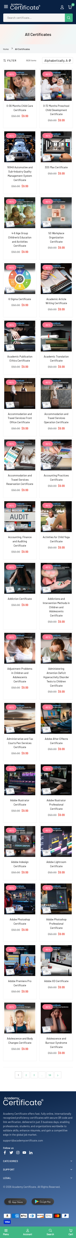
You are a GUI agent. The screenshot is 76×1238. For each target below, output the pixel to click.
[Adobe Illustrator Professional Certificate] (56, 779)
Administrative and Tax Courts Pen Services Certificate (20, 743)
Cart (71, 1234)
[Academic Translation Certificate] (56, 336)
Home (6, 49)
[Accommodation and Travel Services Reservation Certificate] (19, 455)
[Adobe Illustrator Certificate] (19, 779)
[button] (6, 6)
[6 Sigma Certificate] (19, 278)
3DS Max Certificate (56, 167)
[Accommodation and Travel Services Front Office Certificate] (19, 393)
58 (50, 1075)
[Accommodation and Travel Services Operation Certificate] (56, 393)
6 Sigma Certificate (20, 299)
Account (27, 1234)
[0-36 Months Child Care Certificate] (19, 85)
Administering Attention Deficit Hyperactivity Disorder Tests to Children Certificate (56, 677)
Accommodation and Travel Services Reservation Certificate (19, 479)
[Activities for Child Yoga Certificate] (56, 516)
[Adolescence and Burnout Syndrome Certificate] (56, 1018)
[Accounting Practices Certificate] (56, 455)
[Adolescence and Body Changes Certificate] (19, 1018)
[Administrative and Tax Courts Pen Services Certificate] (19, 718)
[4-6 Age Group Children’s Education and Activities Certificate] (19, 212)
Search (50, 1234)
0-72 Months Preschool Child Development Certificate (56, 110)
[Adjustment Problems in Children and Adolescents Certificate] (19, 648)
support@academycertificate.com (23, 1140)
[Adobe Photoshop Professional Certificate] (56, 899)
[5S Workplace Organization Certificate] (56, 212)
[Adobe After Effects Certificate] (56, 718)
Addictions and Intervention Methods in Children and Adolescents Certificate (56, 607)
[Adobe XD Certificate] (56, 960)
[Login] (62, 6)
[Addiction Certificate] (19, 578)
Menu (6, 1234)
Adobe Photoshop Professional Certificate (56, 923)
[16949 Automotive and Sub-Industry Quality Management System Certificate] (19, 146)
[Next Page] (57, 1074)
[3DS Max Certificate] (56, 146)
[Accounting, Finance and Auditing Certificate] (19, 516)
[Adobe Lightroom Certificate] (56, 841)
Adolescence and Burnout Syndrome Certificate (56, 1043)
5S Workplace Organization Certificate (56, 237)
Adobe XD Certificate (56, 981)
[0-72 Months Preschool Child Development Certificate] (56, 85)
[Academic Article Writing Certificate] (56, 278)
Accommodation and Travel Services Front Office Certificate (20, 418)
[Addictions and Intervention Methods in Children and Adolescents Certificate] (56, 578)
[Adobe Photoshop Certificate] (19, 899)
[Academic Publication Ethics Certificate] (19, 336)
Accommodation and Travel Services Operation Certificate (56, 418)
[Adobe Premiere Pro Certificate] (19, 960)
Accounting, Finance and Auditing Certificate (20, 541)
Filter (11, 60)
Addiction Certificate (20, 598)
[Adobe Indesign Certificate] (19, 841)
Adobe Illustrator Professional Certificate (56, 804)
